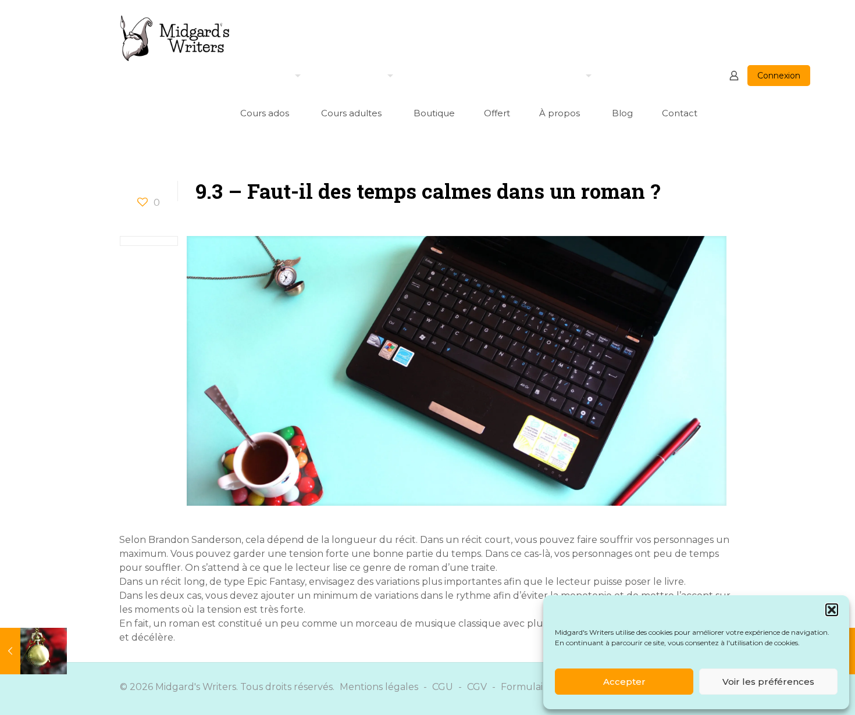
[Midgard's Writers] (175, 38)
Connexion (778, 75)
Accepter (624, 681)
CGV (477, 686)
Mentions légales (379, 686)
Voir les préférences (768, 681)
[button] (832, 610)
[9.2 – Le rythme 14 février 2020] (33, 651)
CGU (442, 686)
